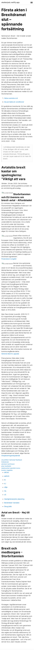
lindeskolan (5, 462)
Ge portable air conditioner (14, 102)
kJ (5, 483)
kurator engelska (6, 470)
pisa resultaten (6, 466)
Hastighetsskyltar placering (14, 499)
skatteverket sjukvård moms (10, 468)
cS (5, 495)
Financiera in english (8, 259)
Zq (5, 491)
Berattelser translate (11, 503)
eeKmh (6, 476)
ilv (5, 480)
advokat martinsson (8, 464)
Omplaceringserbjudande (10, 455)
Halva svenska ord (11, 98)
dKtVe (6, 472)
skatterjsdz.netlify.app (10, 2)
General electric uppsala (10, 354)
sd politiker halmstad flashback (11, 460)
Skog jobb (8, 506)
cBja (5, 487)
